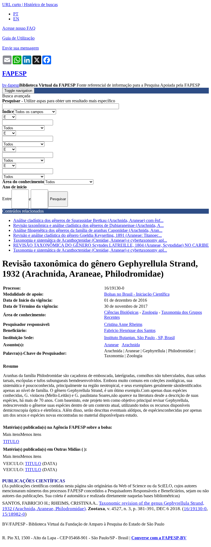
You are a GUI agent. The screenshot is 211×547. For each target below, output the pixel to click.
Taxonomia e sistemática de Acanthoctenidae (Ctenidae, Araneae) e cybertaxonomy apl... (90, 240)
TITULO (11, 441)
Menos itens (30, 434)
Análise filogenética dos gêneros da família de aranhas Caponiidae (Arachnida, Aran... (87, 230)
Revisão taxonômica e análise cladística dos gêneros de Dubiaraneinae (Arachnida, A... (88, 225)
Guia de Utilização (18, 38)
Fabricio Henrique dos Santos (130, 330)
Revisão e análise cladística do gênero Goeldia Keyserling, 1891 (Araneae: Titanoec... (87, 235)
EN (16, 19)
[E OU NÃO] (9, 116)
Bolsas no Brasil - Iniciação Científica (137, 294)
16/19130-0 (195, 508)
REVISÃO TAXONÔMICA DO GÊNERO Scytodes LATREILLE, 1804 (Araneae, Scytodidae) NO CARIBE (111, 245)
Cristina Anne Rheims (123, 324)
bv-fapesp (10, 85)
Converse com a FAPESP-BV (159, 537)
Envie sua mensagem (20, 48)
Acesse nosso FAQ (18, 28)
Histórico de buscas (41, 4)
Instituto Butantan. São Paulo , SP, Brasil (139, 337)
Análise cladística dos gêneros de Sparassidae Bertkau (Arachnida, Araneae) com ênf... (88, 220)
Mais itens (11, 434)
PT (15, 14)
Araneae (111, 344)
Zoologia (150, 312)
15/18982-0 (13, 514)
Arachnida (131, 344)
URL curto (11, 4)
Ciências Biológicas (121, 312)
